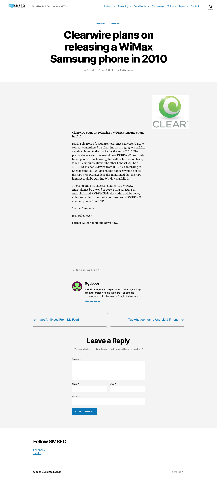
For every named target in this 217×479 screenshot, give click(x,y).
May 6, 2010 (107, 70)
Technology (158, 6)
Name (75, 384)
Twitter (37, 453)
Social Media (140, 6)
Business (108, 6)
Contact (195, 6)
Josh (92, 70)
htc (84, 270)
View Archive (92, 301)
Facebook (39, 450)
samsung (91, 270)
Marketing (123, 6)
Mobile (170, 6)
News (182, 6)
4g (80, 270)
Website (75, 396)
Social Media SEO (51, 472)
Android (100, 24)
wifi (97, 270)
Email (113, 384)
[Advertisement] (108, 112)
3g (77, 270)
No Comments (126, 70)
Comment (77, 359)
